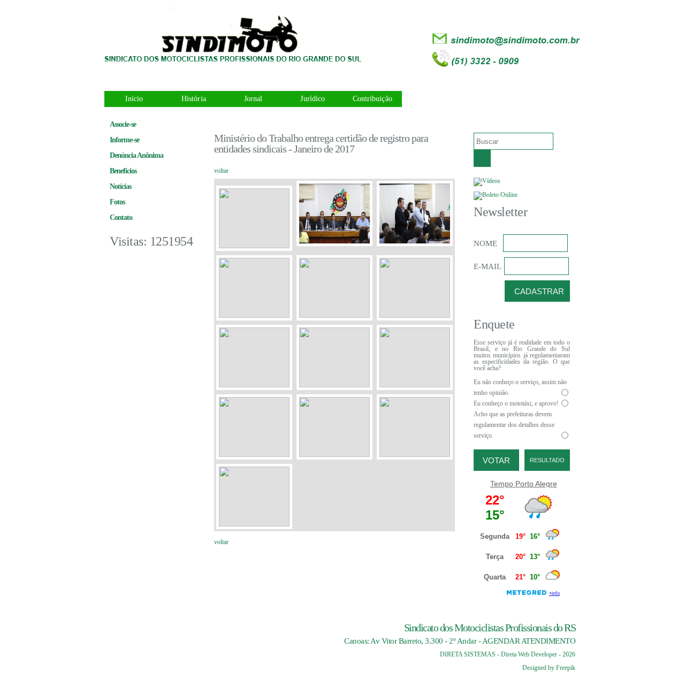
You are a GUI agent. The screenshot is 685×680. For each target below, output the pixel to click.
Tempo (501, 483)
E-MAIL (487, 266)
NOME (485, 243)
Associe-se (123, 124)
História (193, 99)
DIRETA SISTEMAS (468, 654)
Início (134, 99)
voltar (221, 170)
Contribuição (372, 99)
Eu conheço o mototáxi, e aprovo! (516, 403)
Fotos (117, 202)
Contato (121, 217)
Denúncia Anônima (136, 155)
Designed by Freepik (548, 667)
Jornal (253, 99)
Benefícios (123, 171)
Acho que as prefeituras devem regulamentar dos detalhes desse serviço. (514, 424)
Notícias (120, 186)
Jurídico (312, 99)
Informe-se (124, 140)
